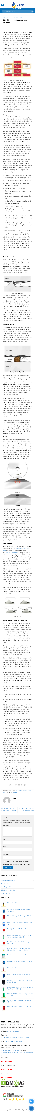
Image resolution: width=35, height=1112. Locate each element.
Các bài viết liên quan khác (15, 17)
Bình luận (6, 825)
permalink (15, 792)
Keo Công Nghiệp (6, 887)
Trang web (6, 854)
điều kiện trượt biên (12, 553)
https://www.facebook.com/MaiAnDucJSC (15, 1037)
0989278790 (6, 1069)
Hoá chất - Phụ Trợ (7, 893)
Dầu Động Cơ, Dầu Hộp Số (9, 890)
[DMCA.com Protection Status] (12, 1082)
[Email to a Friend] (19, 785)
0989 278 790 (17, 8)
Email (4, 846)
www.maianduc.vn (13, 1031)
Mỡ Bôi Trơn (4, 884)
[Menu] (2, 5)
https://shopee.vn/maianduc (11, 1050)
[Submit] (32, 11)
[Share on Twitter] (16, 785)
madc (21, 27)
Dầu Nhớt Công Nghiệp (8, 880)
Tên (4, 839)
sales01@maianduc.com (14, 1041)
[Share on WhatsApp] (10, 785)
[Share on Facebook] (13, 785)
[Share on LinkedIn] (25, 785)
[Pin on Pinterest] (22, 785)
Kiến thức (5, 17)
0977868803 (6, 1061)
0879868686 (6, 1077)
